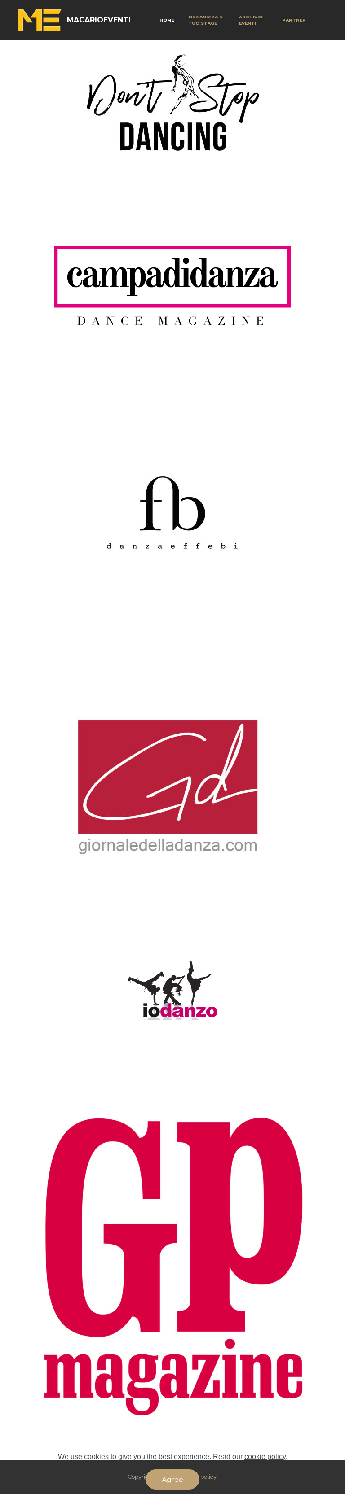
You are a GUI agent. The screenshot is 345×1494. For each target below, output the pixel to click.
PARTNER (293, 19)
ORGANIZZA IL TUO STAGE (205, 20)
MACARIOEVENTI (99, 20)
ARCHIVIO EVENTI (251, 20)
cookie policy (265, 1456)
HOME (166, 19)
